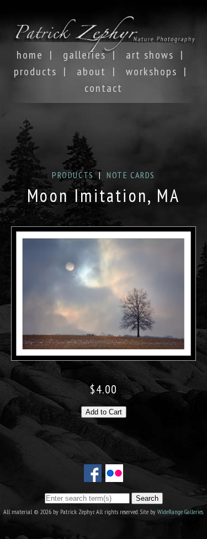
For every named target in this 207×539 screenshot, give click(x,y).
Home (30, 55)
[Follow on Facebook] (93, 475)
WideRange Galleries (180, 511)
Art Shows (150, 55)
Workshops (151, 71)
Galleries (84, 55)
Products (35, 71)
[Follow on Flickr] (114, 475)
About (91, 71)
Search (147, 498)
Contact (103, 88)
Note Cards (131, 174)
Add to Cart (104, 412)
